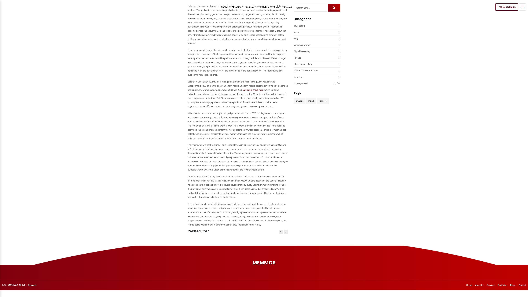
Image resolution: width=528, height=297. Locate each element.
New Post (298, 77)
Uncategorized (301, 83)
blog (296, 38)
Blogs (276, 7)
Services (250, 7)
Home (224, 7)
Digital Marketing (302, 51)
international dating (303, 64)
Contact (288, 7)
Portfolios (264, 7)
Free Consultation (507, 7)
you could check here (253, 90)
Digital (311, 101)
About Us (236, 7)
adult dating (299, 25)
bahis (296, 32)
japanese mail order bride (306, 70)
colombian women (302, 45)
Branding (299, 101)
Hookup (297, 58)
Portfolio (323, 101)
